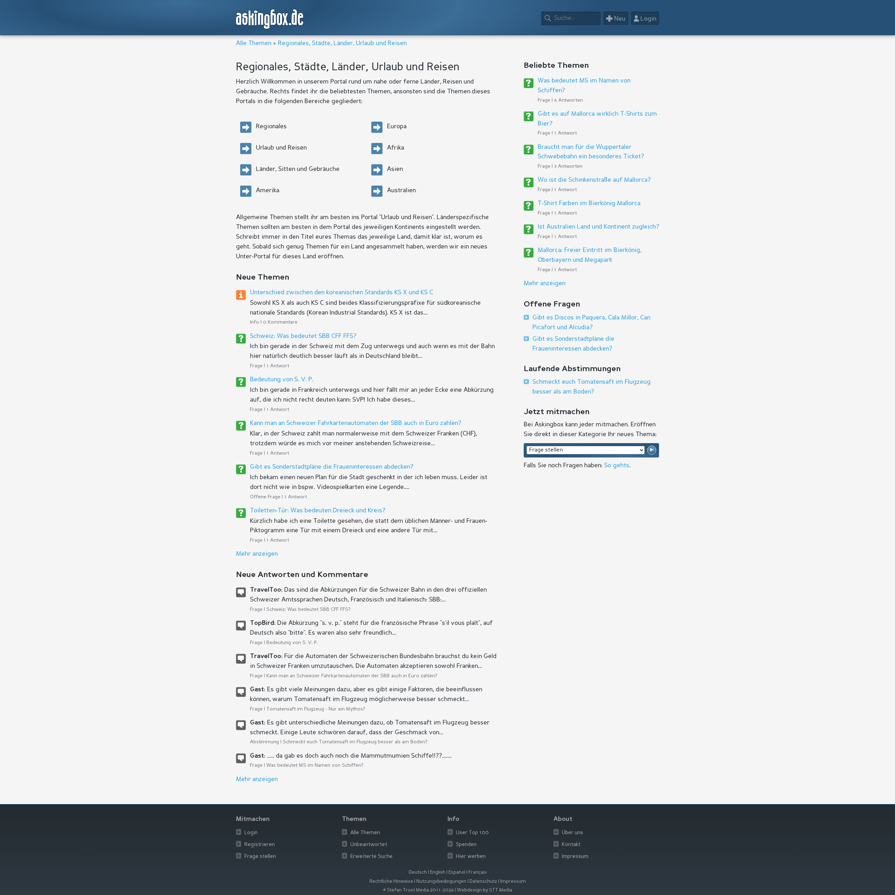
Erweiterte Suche (371, 856)
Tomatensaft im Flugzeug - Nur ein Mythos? (315, 709)
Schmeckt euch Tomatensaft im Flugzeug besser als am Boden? (355, 741)
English (437, 872)
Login (251, 833)
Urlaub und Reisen (281, 148)
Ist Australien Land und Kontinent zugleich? (598, 227)
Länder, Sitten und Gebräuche (297, 169)
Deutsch (418, 872)
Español (457, 872)
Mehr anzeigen (544, 283)
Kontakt (571, 844)
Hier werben (471, 856)
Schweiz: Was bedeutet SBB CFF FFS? (303, 336)
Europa (397, 126)
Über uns (572, 833)
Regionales (271, 126)
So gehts (616, 465)
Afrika (395, 148)
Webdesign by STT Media (484, 890)
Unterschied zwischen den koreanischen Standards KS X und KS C (341, 292)
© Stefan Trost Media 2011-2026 (418, 890)
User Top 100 (472, 833)
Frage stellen (260, 856)
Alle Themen (253, 43)
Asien (395, 169)
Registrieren (259, 844)
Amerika (267, 190)
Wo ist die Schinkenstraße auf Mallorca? (594, 180)
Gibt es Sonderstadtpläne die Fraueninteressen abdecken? (331, 467)
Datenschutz (483, 881)
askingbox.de (270, 19)
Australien (401, 190)
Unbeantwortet (368, 844)
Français (477, 872)
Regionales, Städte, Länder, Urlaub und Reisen (342, 43)
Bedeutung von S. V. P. (281, 379)
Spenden (466, 844)
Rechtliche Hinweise (391, 881)
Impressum (575, 856)
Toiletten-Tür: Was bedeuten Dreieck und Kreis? (317, 510)
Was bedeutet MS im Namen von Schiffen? (315, 765)
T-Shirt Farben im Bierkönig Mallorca (589, 203)
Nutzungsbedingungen (441, 881)
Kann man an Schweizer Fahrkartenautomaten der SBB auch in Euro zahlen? (355, 423)
